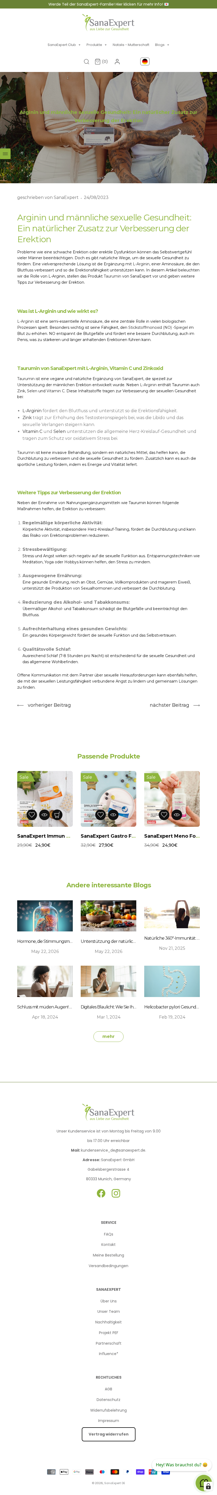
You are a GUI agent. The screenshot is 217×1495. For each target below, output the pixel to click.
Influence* (108, 1353)
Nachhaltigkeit (108, 1322)
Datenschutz (108, 1399)
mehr (108, 1036)
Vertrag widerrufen (109, 1434)
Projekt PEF (108, 1332)
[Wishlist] (37, 815)
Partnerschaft (108, 1343)
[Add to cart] (62, 815)
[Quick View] (49, 815)
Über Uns (109, 1301)
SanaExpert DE (114, 1483)
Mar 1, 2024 (108, 1017)
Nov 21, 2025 (172, 948)
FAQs (108, 1234)
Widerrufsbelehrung (108, 1410)
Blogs (162, 44)
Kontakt (108, 1244)
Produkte (97, 44)
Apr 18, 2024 (45, 1017)
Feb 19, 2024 (172, 1017)
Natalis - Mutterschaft (131, 44)
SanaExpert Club (64, 44)
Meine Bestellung (108, 1255)
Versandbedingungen (108, 1265)
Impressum (108, 1420)
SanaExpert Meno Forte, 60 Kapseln (125, 836)
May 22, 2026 (45, 951)
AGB (108, 1389)
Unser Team (108, 1311)
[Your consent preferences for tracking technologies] (208, 1486)
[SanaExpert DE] (108, 22)
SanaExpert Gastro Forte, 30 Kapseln (63, 836)
